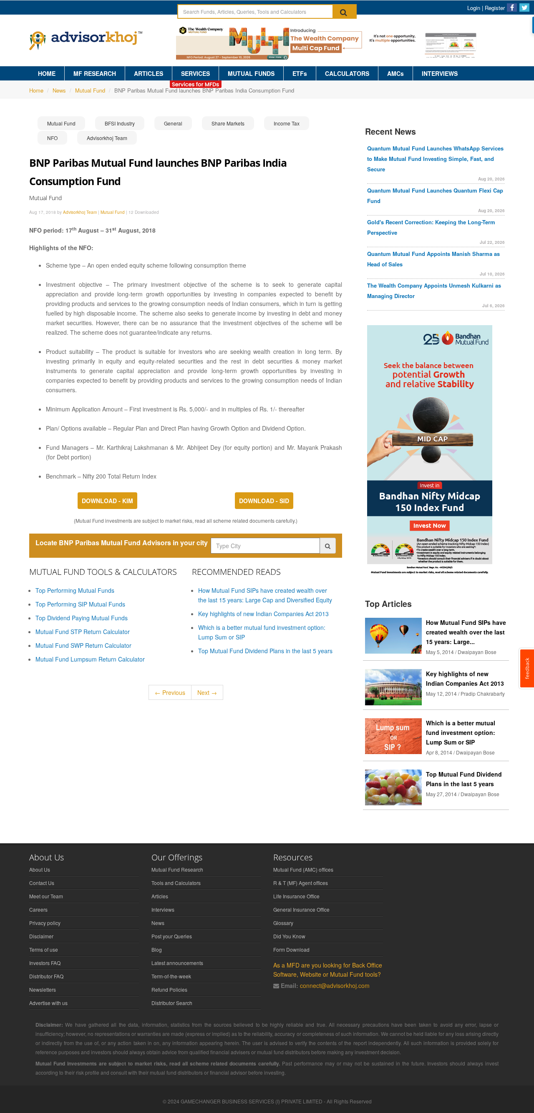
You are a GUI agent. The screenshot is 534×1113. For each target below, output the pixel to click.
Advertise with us (48, 1002)
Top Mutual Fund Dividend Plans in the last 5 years (265, 651)
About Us (39, 869)
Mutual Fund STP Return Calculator (82, 631)
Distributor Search (171, 1002)
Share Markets (228, 123)
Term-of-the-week (171, 976)
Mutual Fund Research (177, 869)
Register (495, 8)
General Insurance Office (301, 909)
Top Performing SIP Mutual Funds (80, 604)
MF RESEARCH (94, 73)
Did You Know (289, 936)
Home (36, 90)
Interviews (162, 909)
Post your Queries (171, 936)
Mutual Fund (90, 90)
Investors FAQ (44, 962)
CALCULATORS (347, 73)
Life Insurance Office (296, 896)
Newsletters (42, 989)
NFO (52, 137)
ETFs (299, 73)
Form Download (291, 949)
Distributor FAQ (46, 976)
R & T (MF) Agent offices (300, 882)
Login (473, 8)
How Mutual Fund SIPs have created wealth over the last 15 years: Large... (466, 632)
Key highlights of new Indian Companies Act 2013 (263, 613)
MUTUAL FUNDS (251, 73)
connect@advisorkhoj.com (335, 985)
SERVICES (195, 73)
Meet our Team (46, 896)
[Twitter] (524, 7)
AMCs (395, 73)
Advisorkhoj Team (107, 137)
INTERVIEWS (440, 73)
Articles (159, 896)
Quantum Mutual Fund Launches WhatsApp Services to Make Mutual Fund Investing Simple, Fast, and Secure (435, 158)
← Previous (170, 692)
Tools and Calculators (176, 882)
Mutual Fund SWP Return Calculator (83, 645)
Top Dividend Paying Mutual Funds (81, 618)
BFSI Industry (120, 123)
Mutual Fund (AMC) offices (303, 869)
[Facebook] (512, 7)
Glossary (283, 922)
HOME (46, 73)
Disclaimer (41, 936)
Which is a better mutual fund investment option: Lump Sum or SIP (460, 732)
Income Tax (287, 123)
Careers (38, 909)
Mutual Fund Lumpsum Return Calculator (90, 659)
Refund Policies (169, 989)
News (59, 90)
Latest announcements (177, 962)
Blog (156, 949)
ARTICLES (148, 73)
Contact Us (41, 882)
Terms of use (43, 949)
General (173, 123)
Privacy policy (44, 922)
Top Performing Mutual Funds (74, 590)
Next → (207, 692)
